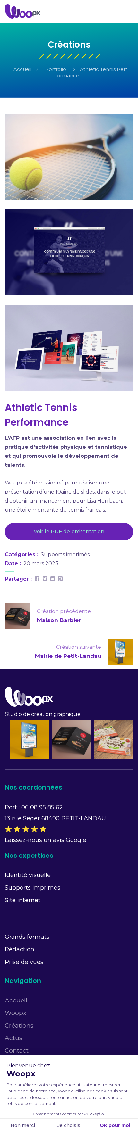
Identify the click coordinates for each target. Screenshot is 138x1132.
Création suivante (78, 647)
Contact (17, 1050)
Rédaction (19, 949)
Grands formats (27, 936)
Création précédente (64, 611)
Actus (13, 1038)
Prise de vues (24, 961)
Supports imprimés (65, 554)
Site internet (22, 900)
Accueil (22, 69)
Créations (19, 1025)
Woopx (15, 1013)
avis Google (69, 840)
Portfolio (55, 69)
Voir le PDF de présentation (69, 532)
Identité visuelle (28, 875)
